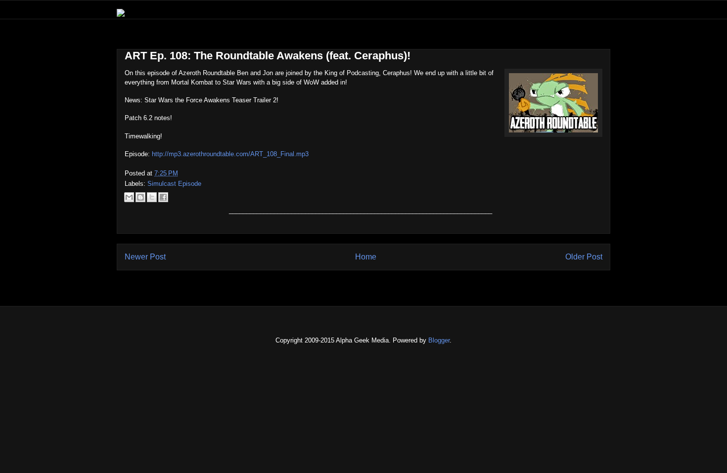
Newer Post (145, 257)
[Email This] (129, 197)
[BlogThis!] (140, 197)
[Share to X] (152, 197)
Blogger (439, 340)
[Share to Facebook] (163, 197)
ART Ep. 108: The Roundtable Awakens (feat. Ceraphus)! (267, 55)
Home (365, 257)
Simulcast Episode (174, 183)
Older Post (583, 257)
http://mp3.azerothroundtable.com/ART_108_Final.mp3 (230, 154)
